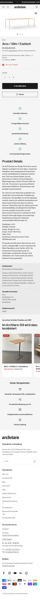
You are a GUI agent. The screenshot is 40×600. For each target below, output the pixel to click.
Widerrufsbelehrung (9, 493)
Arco (3, 40)
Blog (3, 482)
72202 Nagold (7, 539)
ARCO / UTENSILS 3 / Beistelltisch (16, 366)
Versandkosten (13, 50)
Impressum (6, 486)
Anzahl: (4, 73)
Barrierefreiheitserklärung (10, 512)
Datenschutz (6, 497)
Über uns (5, 474)
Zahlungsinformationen (10, 502)
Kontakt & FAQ (7, 478)
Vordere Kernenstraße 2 (10, 535)
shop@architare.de (12, 552)
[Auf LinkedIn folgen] (20, 573)
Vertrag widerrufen (8, 518)
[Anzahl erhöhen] (13, 77)
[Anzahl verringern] (5, 77)
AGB (3, 490)
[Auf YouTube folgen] (15, 573)
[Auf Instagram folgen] (9, 573)
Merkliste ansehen (8, 566)
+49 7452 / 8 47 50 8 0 (12, 549)
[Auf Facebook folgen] (3, 573)
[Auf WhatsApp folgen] (26, 573)
